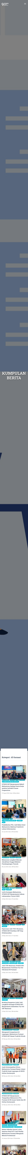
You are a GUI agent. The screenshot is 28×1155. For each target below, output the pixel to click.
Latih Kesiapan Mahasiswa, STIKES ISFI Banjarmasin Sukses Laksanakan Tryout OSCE (13, 894)
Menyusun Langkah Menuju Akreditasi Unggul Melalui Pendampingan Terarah (12, 862)
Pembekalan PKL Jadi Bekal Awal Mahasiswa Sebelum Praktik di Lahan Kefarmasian (13, 827)
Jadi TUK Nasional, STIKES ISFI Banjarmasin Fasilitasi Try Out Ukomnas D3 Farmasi (13, 968)
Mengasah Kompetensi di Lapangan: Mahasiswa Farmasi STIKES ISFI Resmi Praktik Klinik (13, 1034)
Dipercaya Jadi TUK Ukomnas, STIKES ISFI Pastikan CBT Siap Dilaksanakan (12, 931)
